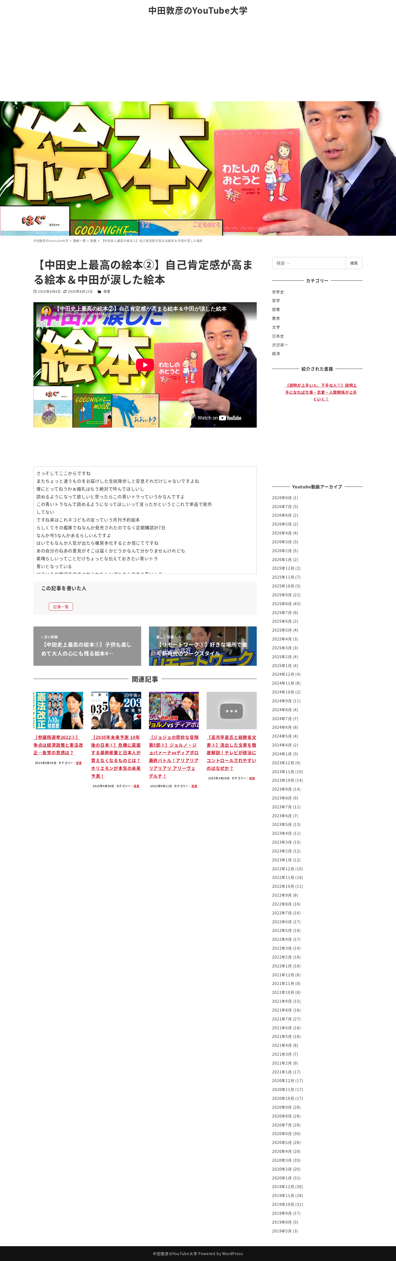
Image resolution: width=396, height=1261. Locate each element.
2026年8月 (282, 497)
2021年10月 (283, 992)
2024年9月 (282, 700)
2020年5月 (282, 1142)
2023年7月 (282, 806)
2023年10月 (283, 780)
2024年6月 (282, 727)
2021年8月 (282, 1010)
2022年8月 (282, 904)
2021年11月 (283, 983)
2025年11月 (283, 577)
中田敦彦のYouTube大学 (198, 10)
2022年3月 (282, 948)
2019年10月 (283, 1204)
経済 (276, 353)
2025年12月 (283, 568)
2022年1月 (282, 965)
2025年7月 (282, 612)
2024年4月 (282, 745)
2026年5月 (282, 524)
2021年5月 (282, 1036)
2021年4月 (282, 1045)
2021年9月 (282, 1001)
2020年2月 (282, 1169)
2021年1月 (282, 1072)
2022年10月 (283, 886)
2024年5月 (282, 736)
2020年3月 (282, 1160)
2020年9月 (282, 1107)
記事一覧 (61, 606)
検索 (354, 263)
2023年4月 (282, 833)
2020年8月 (282, 1116)
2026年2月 (282, 550)
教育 (276, 318)
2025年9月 (282, 594)
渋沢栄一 (280, 344)
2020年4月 (282, 1151)
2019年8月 (282, 1222)
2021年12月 (283, 974)
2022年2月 (282, 957)
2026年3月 (282, 541)
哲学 (276, 300)
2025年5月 (282, 630)
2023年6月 (282, 815)
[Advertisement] (198, 60)
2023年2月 (282, 851)
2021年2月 (282, 1063)
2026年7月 (282, 506)
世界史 (278, 291)
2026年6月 (282, 515)
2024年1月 (282, 753)
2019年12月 (283, 1186)
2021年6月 (282, 1027)
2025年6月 (282, 621)
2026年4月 (282, 533)
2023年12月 (283, 762)
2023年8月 (282, 798)
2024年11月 (283, 683)
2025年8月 (282, 603)
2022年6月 (282, 921)
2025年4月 (282, 639)
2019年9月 (282, 1213)
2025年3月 (282, 647)
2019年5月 (282, 1231)
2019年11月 (283, 1195)
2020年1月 (282, 1178)
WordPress (232, 1253)
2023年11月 (283, 771)
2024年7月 (282, 718)
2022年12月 (283, 868)
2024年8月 (282, 709)
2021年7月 (282, 1019)
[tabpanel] (320, 425)
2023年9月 (282, 789)
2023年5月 (282, 824)
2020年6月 (282, 1133)
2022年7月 (282, 912)
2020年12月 (283, 1080)
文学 (276, 327)
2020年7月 (282, 1125)
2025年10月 (283, 586)
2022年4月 (282, 939)
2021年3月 (282, 1054)
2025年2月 (282, 656)
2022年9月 (282, 895)
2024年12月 (283, 674)
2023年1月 (282, 859)
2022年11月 (283, 877)
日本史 (278, 336)
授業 (106, 291)
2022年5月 (282, 930)
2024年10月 (283, 692)
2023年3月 (282, 842)
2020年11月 (283, 1089)
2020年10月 (283, 1098)
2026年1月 (282, 559)
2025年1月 (282, 665)
